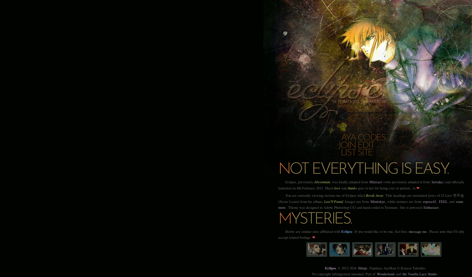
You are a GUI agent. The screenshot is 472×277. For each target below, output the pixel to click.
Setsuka (437, 182)
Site (365, 153)
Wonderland (385, 274)
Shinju (362, 268)
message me (418, 231)
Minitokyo (377, 201)
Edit (365, 145)
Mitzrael (375, 182)
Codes (371, 138)
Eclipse (330, 268)
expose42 (429, 201)
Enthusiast (431, 207)
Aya (348, 138)
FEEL (443, 201)
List (348, 153)
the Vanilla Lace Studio (419, 274)
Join (346, 145)
